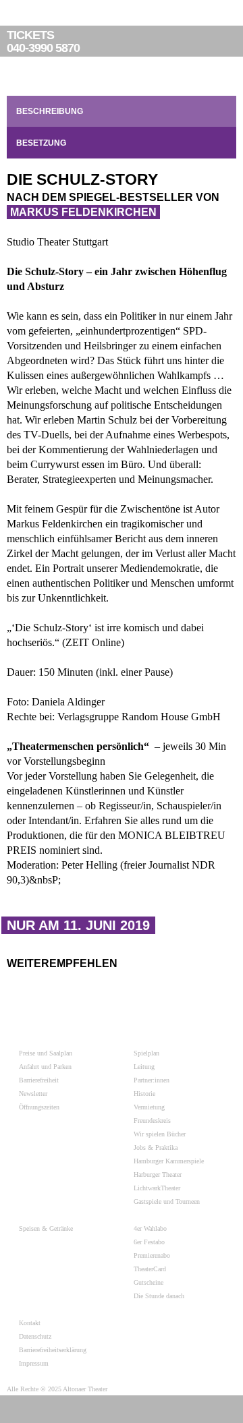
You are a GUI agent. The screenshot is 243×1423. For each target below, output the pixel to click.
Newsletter (33, 1093)
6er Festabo (149, 1242)
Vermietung (149, 1107)
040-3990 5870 (43, 42)
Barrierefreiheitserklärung (52, 1350)
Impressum (34, 1363)
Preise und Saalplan (45, 1053)
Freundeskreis (152, 1120)
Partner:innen (151, 1080)
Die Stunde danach (159, 1296)
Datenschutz (35, 1336)
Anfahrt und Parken (45, 1066)
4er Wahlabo (150, 1228)
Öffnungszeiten (39, 1107)
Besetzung (41, 143)
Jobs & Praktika (156, 1147)
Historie (144, 1093)
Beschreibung (49, 111)
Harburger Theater (158, 1174)
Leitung (144, 1066)
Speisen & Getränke (46, 1228)
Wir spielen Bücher (160, 1134)
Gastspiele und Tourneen (167, 1201)
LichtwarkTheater (157, 1188)
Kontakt (29, 1323)
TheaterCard (150, 1269)
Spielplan (146, 1053)
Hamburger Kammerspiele (169, 1161)
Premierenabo (152, 1255)
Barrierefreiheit (39, 1080)
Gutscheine (148, 1282)
